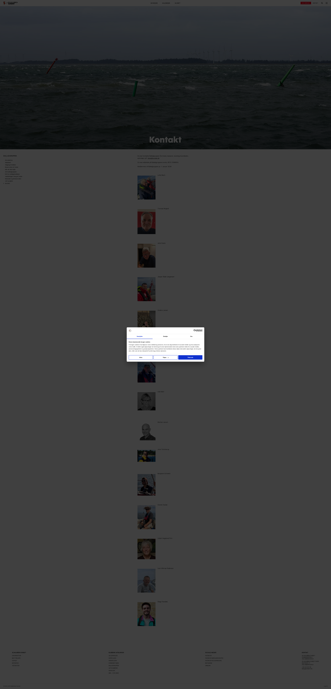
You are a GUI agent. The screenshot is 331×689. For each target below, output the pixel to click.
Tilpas (164, 357)
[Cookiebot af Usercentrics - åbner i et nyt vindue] (194, 330)
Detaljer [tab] (165, 336)
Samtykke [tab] (140, 336)
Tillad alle (190, 357)
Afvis (140, 357)
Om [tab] (191, 336)
